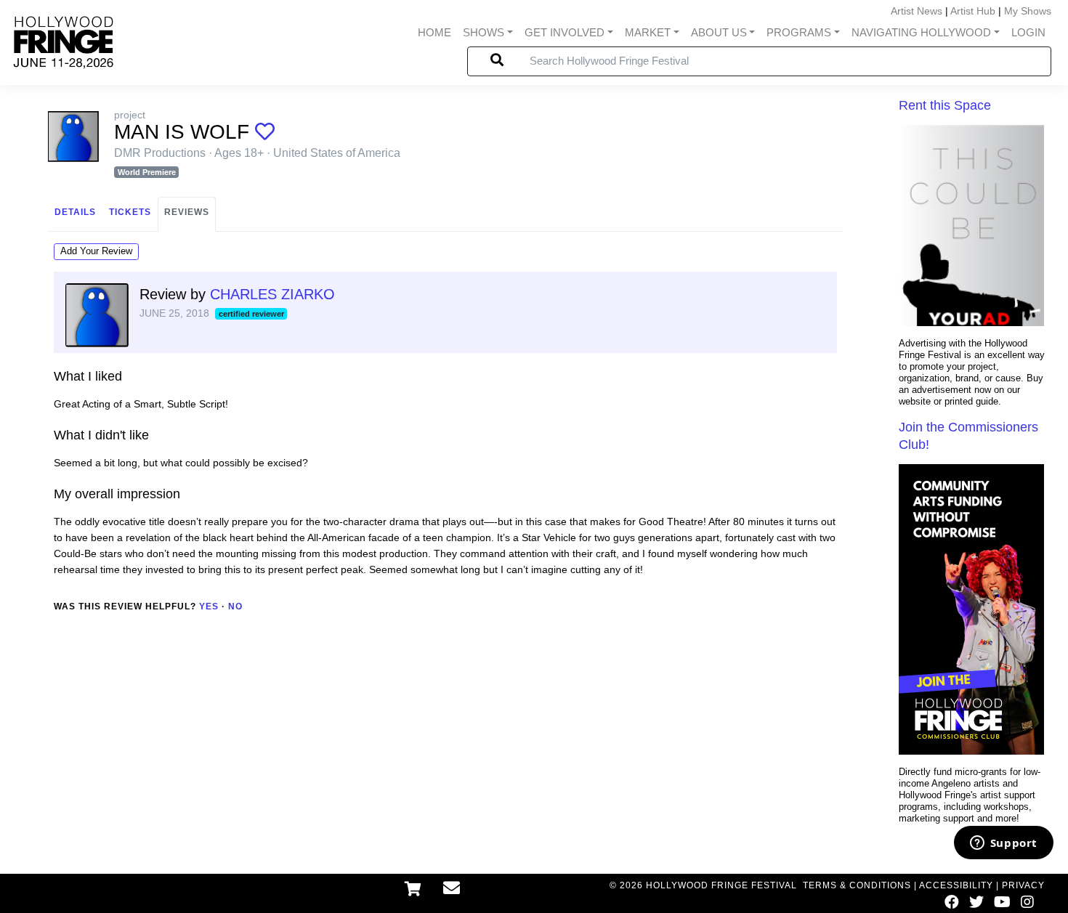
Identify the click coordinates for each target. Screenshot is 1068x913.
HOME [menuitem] (434, 32)
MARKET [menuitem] (648, 32)
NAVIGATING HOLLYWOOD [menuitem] (921, 32)
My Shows (1027, 11)
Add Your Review (96, 251)
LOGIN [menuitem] (1028, 32)
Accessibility (956, 885)
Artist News (916, 11)
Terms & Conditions (857, 885)
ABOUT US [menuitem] (719, 32)
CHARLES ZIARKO (272, 294)
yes (209, 606)
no (235, 606)
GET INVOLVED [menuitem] (564, 32)
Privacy (1023, 885)
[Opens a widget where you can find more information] (1003, 844)
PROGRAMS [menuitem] (798, 32)
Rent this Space (945, 105)
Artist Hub (972, 11)
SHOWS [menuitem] (483, 32)
